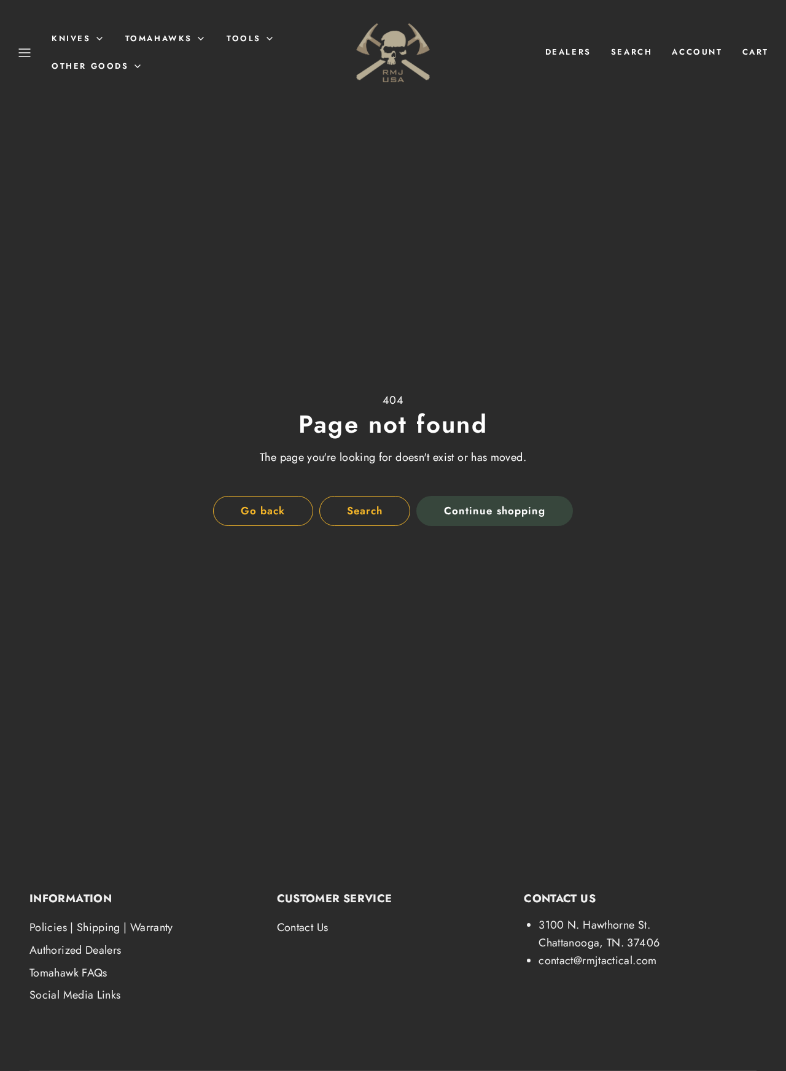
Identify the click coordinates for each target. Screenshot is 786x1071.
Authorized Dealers (75, 950)
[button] (24, 53)
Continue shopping (494, 510)
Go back (263, 510)
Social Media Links (74, 995)
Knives (71, 38)
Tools (244, 38)
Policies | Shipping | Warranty (101, 927)
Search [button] (365, 510)
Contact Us (303, 927)
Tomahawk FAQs (68, 973)
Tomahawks (158, 38)
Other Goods (90, 66)
